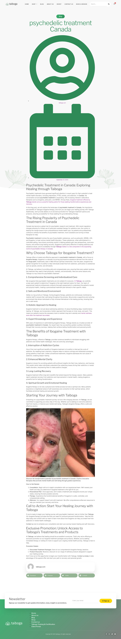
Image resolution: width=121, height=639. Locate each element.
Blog (42, 4)
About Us (50, 4)
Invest (59, 4)
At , (78, 281)
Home (27, 4)
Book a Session (81, 4)
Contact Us (69, 4)
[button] (34, 575)
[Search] (109, 4)
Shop (33, 4)
